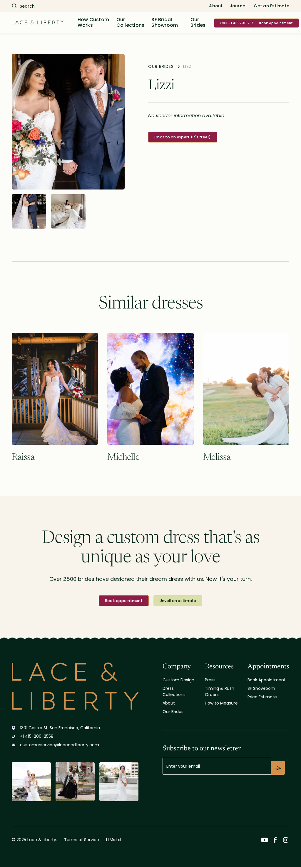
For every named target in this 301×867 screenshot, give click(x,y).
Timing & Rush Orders (219, 691)
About (216, 6)
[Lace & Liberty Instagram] (285, 839)
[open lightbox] (68, 122)
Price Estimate (262, 697)
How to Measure (221, 703)
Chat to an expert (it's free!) (182, 137)
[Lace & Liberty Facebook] (275, 839)
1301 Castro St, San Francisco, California (60, 728)
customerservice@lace (59, 745)
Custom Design (178, 680)
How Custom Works (93, 22)
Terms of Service (81, 840)
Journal (238, 6)
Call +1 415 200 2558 (238, 23)
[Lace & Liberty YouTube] (264, 839)
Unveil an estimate (178, 600)
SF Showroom (261, 688)
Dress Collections (174, 691)
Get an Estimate (271, 6)
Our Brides (198, 22)
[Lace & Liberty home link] (75, 687)
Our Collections (130, 22)
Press (210, 680)
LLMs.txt (114, 840)
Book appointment (124, 600)
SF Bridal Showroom (164, 22)
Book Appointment (276, 23)
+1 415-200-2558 (36, 736)
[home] (37, 22)
